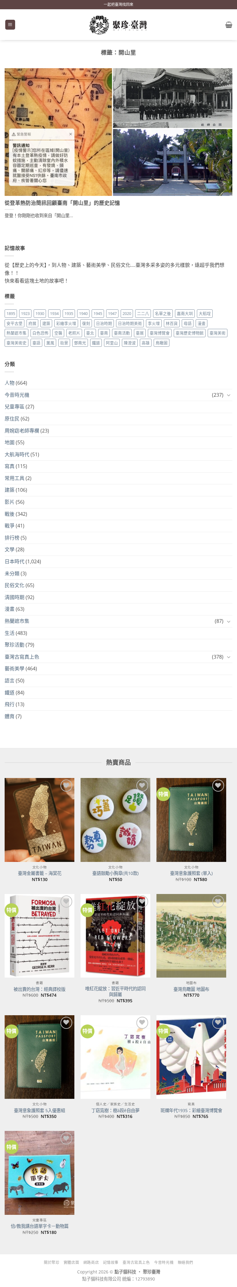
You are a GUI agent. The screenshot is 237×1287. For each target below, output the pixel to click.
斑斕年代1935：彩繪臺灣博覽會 (191, 1110)
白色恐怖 (40, 333)
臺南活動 (122, 333)
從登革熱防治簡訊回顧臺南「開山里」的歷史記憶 (62, 203)
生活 (10, 633)
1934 (54, 313)
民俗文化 (14, 585)
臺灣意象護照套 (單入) (191, 873)
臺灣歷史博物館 (190, 333)
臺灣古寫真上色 (22, 656)
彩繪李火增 (66, 323)
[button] (10, 25)
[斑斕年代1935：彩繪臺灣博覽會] (191, 1057)
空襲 (58, 333)
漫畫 (202, 323)
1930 (39, 313)
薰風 (50, 343)
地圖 (10, 442)
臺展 (140, 333)
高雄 (146, 343)
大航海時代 (17, 454)
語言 (10, 680)
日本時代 (14, 561)
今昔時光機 (17, 394)
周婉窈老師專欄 (22, 430)
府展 (32, 323)
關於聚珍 (51, 1262)
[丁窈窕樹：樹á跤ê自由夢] (115, 1057)
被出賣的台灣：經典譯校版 (39, 989)
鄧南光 (80, 343)
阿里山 (112, 343)
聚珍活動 (14, 644)
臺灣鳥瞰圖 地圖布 (191, 989)
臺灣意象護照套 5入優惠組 (39, 1110)
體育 (10, 716)
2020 (127, 313)
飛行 (10, 704)
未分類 (12, 573)
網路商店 (91, 1262)
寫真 (10, 466)
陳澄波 (130, 343)
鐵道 (96, 343)
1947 (112, 313)
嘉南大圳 (185, 313)
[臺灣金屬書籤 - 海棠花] (39, 820)
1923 (25, 313)
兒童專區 (14, 406)
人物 (10, 382)
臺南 (104, 333)
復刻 (86, 323)
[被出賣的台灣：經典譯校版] (39, 936)
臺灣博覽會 (160, 333)
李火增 (154, 323)
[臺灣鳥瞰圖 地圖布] (191, 936)
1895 (10, 313)
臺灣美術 (218, 333)
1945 (98, 313)
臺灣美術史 (16, 343)
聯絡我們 (185, 1262)
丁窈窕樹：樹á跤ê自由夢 (115, 1110)
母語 (188, 323)
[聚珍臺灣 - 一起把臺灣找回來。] (118, 25)
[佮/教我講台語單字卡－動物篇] (39, 1173)
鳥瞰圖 (162, 343)
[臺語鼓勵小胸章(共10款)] (115, 820)
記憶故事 (110, 1262)
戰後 (10, 514)
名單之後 (163, 313)
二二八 (143, 313)
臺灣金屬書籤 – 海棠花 (39, 873)
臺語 (36, 343)
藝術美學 (14, 668)
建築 (46, 323)
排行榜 (12, 537)
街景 (64, 343)
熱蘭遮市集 (16, 333)
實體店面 (71, 1262)
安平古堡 (14, 323)
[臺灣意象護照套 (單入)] (191, 820)
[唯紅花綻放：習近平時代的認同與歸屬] (115, 936)
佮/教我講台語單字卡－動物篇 (40, 1226)
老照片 (74, 333)
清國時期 (14, 597)
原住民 (12, 418)
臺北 (90, 333)
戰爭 (10, 525)
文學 (10, 549)
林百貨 (172, 323)
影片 (10, 502)
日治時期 (104, 323)
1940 (83, 313)
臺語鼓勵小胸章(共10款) (115, 873)
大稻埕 (205, 313)
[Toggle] (228, 395)
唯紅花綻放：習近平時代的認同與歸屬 (115, 991)
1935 (68, 313)
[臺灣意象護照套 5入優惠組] (39, 1057)
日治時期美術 (130, 323)
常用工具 (14, 478)
